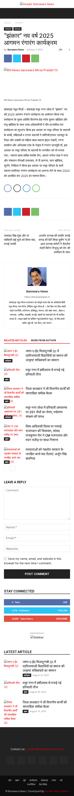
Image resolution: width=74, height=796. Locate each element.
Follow (62, 610)
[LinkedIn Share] (26, 188)
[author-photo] (37, 285)
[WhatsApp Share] (36, 188)
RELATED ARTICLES (15, 340)
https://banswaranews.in (37, 297)
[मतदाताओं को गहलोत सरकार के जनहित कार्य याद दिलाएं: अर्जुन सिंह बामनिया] (14, 455)
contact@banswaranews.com (45, 749)
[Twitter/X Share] (17, 188)
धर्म (61, 780)
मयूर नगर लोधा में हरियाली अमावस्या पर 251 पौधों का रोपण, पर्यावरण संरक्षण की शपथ (46, 412)
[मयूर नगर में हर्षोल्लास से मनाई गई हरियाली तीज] (14, 374)
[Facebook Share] (7, 188)
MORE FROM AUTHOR (43, 340)
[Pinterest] (26, 58)
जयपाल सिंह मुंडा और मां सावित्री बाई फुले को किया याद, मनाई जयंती (20, 240)
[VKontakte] (64, 760)
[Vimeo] (53, 760)
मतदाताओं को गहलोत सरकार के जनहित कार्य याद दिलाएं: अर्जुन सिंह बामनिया (46, 454)
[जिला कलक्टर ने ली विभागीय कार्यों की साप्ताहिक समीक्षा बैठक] (14, 395)
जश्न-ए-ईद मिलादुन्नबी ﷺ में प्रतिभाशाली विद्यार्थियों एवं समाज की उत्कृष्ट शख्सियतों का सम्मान (46, 355)
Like (65, 602)
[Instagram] (32, 760)
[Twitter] (17, 58)
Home (7, 22)
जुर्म (24, 780)
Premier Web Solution (57, 791)
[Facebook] (8, 58)
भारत (54, 780)
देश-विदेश (43, 784)
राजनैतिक (31, 784)
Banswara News (15, 49)
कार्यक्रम (19, 22)
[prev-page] (6, 468)
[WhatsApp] (35, 58)
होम (9, 780)
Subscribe (61, 618)
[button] (6, 13)
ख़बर (6, 379)
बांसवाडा (17, 28)
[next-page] (12, 468)
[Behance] (10, 760)
